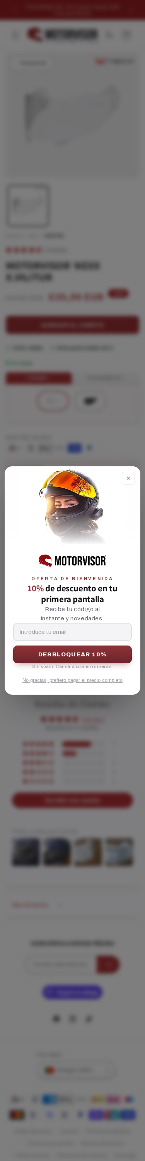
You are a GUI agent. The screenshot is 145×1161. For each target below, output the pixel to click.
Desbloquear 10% (72, 654)
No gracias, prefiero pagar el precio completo (72, 680)
